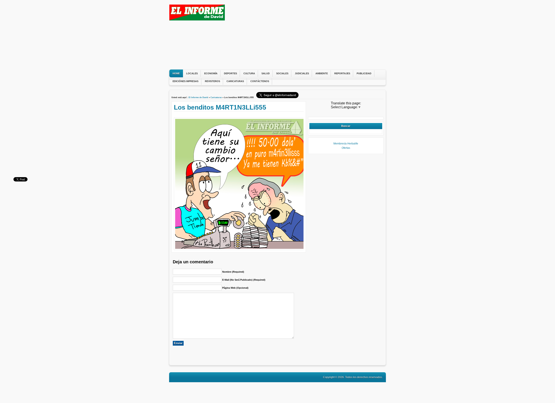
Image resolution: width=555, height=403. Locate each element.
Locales (192, 73)
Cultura (249, 73)
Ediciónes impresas (185, 81)
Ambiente (321, 73)
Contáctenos (259, 81)
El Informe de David (198, 97)
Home (176, 73)
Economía (210, 73)
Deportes (230, 73)
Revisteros (212, 81)
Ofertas (346, 147)
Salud (265, 73)
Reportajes (342, 73)
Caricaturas (235, 81)
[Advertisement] (304, 34)
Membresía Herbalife (345, 143)
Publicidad (364, 73)
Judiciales (302, 73)
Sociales (282, 73)
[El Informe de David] (197, 19)
